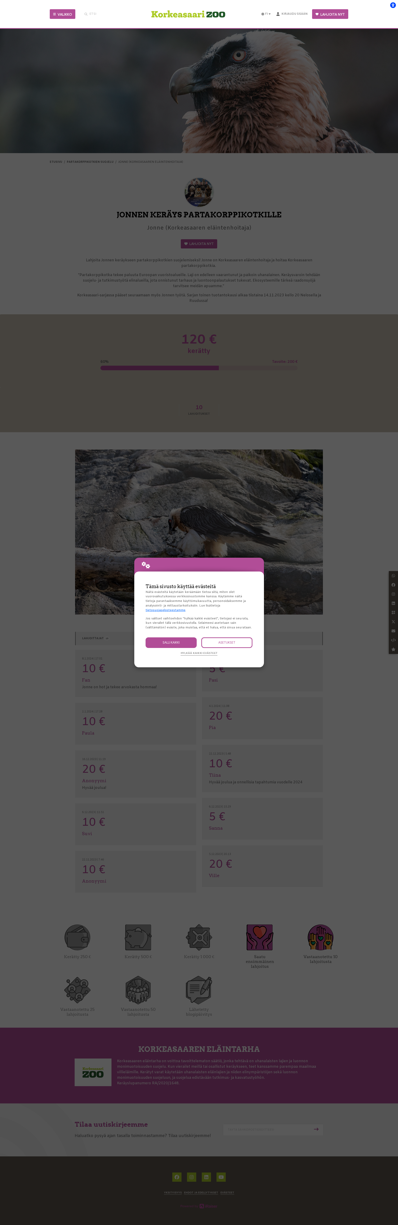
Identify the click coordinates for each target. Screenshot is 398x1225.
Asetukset (226, 642)
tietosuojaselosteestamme (165, 610)
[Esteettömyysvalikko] (393, 5)
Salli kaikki (171, 642)
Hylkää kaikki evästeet (199, 653)
